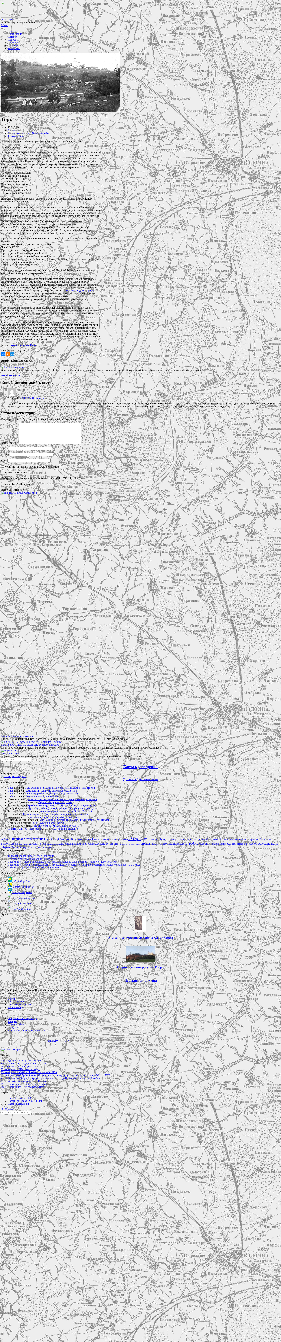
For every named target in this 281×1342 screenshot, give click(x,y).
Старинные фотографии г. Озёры (140, 967)
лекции (137, 844)
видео (269, 839)
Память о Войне (158, 839)
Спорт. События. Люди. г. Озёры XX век (24, 1063)
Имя (4, 448)
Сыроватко (234, 839)
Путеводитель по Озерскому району (21, 1060)
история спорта (54, 844)
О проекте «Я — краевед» (22, 1018)
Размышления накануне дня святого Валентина (51, 790)
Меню (4, 25)
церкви (26, 847)
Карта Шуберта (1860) (20, 1098)
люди (145, 843)
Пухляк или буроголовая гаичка (140, 779)
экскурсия (48, 847)
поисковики (180, 843)
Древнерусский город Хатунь (47, 822)
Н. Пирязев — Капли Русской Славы (21, 1066)
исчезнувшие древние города (77, 843)
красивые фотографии (106, 843)
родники (231, 843)
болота (263, 839)
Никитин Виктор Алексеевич (24, 828)
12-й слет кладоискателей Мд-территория (31, 855)
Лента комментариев (19, 1004)
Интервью (13, 45)
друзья (23, 843)
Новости (12, 31)
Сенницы (224, 839)
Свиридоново (212, 839)
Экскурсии (14, 42)
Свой (11, 787)
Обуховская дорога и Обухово (41, 796)
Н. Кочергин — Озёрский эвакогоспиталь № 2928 (29, 1072)
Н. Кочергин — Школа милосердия (20, 1069)
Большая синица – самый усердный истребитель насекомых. (56, 814)
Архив (11, 130)
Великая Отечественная (28, 839)
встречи (5, 843)
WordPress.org (15, 1007)
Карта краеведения (140, 767)
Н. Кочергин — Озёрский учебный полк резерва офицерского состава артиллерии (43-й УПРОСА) (56, 1075)
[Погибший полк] (11, 750)
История (12, 36)
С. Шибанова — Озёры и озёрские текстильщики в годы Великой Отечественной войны (50, 1078)
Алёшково (6, 839)
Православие (185, 839)
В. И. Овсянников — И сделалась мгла (22, 1087)
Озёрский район (41, 133)
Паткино (172, 839)
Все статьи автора (12, 375)
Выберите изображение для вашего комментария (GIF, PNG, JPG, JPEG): (41, 478)
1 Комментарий (16, 136)
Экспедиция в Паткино (65, 828)
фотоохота (264, 843)
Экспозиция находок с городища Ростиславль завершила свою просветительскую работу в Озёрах (62, 861)
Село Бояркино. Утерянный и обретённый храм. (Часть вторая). (60, 787)
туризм (251, 843)
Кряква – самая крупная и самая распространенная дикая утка (62, 799)
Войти (11, 998)
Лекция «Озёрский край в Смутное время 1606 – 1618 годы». (42, 867)
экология (36, 847)
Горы (33, 345)
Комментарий (10, 442)
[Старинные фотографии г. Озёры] (140, 961)
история (43, 843)
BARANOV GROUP (57, 1041)
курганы (123, 844)
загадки (33, 843)
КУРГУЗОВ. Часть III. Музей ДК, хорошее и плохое (30, 744)
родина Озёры (219, 843)
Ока (144, 839)
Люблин (106, 839)
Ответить (38, 398)
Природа (13, 39)
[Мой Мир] (12, 354)
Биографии (14, 48)
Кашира (87, 839)
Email (5, 454)
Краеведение (15, 33)
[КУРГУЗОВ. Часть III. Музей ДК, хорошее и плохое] (31, 741)
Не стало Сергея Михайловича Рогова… (56, 825)
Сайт (4, 460)
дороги (15, 843)
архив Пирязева (19, 345)
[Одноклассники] (8, 354)
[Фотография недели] (13, 776)
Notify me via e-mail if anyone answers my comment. (32, 466)
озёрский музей (157, 844)
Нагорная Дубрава (119, 839)
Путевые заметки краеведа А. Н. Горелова (24, 1081)
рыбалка (241, 844)
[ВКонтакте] (3, 354)
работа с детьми (200, 843)
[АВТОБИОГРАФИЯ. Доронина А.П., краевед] (140, 931)
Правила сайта (16, 1024)
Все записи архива (140, 980)
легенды (131, 844)
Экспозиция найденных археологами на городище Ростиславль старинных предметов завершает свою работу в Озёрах (74, 864)
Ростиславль (200, 839)
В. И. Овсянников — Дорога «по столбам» (25, 1084)
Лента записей (16, 1001)
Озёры (134, 838)
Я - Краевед (7, 19)
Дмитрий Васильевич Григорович (66, 839)
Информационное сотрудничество (27, 1030)
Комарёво (97, 839)
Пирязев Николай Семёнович (17, 736)
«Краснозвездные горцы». (80, 290)
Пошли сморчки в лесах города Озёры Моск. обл (52, 793)
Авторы (12, 1021)
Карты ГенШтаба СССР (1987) (25, 1100)
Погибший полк (10, 753)
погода (168, 843)
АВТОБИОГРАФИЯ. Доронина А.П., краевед (140, 937)
